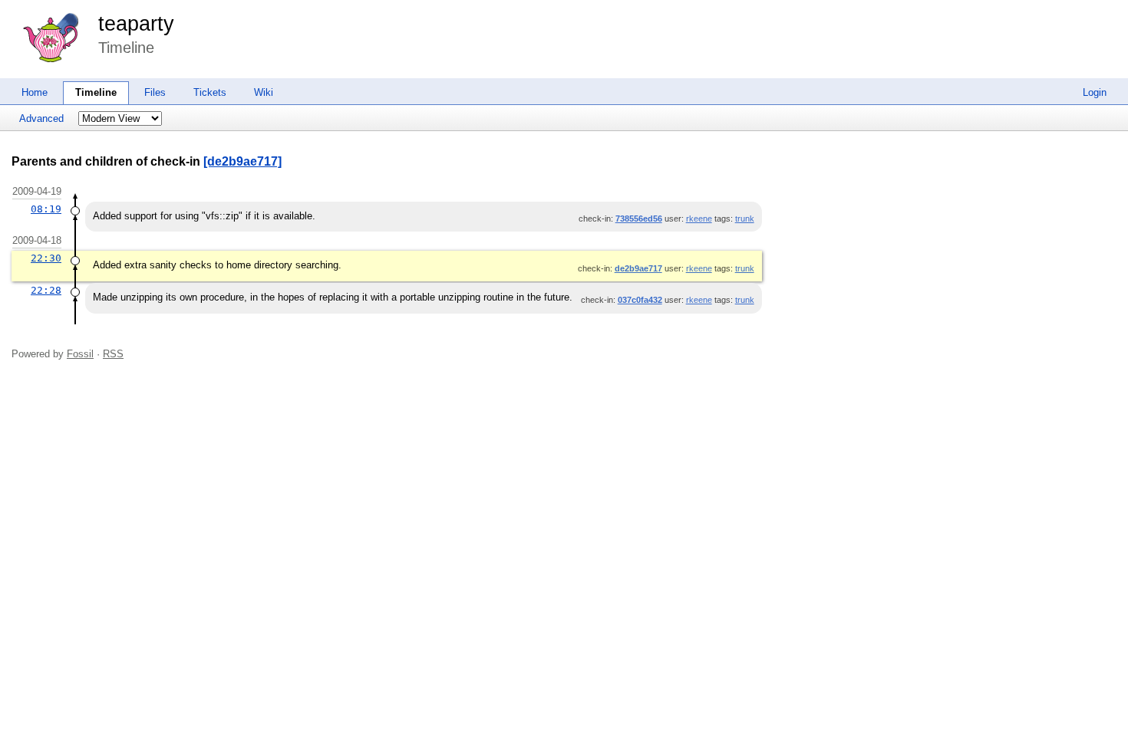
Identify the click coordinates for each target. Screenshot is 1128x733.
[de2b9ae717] (242, 161)
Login (1095, 92)
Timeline (96, 92)
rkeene (699, 218)
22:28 (46, 290)
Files (155, 92)
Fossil (80, 354)
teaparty (136, 23)
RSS (113, 354)
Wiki (263, 92)
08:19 (46, 209)
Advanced (41, 118)
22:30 (46, 258)
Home (34, 92)
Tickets (209, 92)
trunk (744, 218)
